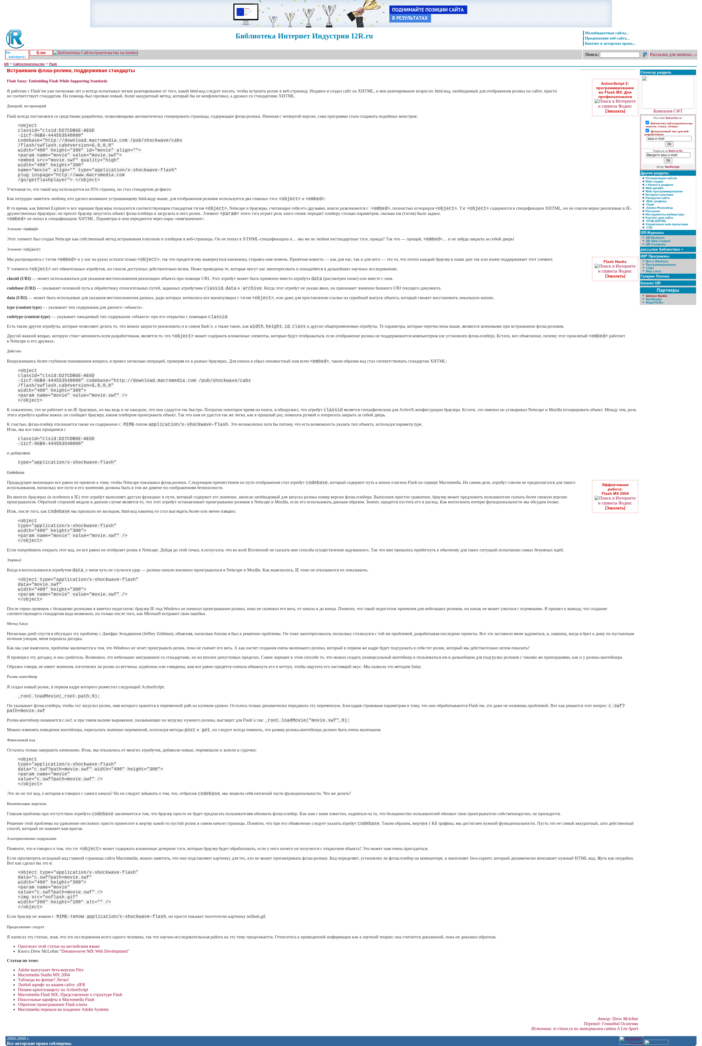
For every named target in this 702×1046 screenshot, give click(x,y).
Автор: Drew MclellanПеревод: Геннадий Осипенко (611, 1021)
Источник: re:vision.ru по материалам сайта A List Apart (584, 1028)
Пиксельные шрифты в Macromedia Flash (56, 999)
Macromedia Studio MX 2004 (44, 974)
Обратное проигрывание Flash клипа (52, 1004)
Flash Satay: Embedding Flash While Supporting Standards (57, 81)
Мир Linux (653, 271)
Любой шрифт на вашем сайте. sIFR (51, 984)
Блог (41, 52)
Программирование (661, 264)
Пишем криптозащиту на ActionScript (53, 989)
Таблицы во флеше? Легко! (43, 979)
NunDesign (672, 166)
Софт (650, 268)
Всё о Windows (657, 261)
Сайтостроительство (29, 64)
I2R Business (655, 237)
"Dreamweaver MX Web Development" (94, 951)
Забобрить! (17, 56)
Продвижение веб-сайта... (607, 38)
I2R (6, 64)
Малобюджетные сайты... (607, 33)
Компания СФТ (668, 111)
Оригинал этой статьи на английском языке (59, 946)
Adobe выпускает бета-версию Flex (51, 970)
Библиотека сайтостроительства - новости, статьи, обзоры (668, 125)
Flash (53, 64)
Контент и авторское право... (610, 43)
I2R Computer (656, 244)
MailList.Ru (676, 151)
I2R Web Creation (658, 241)
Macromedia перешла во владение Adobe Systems (63, 1009)
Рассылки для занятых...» (673, 54)
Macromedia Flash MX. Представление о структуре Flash (70, 994)
